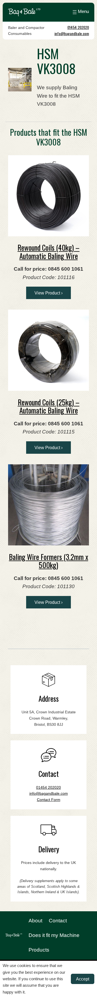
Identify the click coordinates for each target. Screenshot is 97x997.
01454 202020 (78, 27)
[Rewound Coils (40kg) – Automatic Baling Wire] (48, 195)
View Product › (48, 292)
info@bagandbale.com (71, 33)
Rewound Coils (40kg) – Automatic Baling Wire (48, 251)
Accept (82, 978)
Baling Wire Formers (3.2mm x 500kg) (48, 561)
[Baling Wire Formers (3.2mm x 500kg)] (48, 504)
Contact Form (48, 799)
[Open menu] (80, 12)
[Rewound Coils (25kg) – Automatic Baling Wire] (48, 350)
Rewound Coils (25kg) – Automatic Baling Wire (48, 406)
